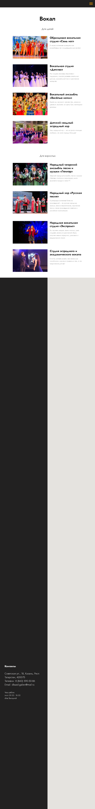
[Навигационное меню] (91, 4)
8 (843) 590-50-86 (25, 681)
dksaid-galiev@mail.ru (23, 684)
